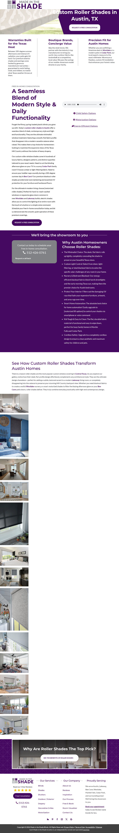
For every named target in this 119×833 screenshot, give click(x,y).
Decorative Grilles (45, 808)
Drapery (41, 803)
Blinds (41, 786)
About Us (67, 786)
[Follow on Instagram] (62, 819)
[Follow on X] (66, 819)
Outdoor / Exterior (46, 799)
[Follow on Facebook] (57, 819)
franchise (86, 830)
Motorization (43, 812)
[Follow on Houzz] (48, 819)
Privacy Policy (69, 827)
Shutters (42, 795)
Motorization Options (86, 119)
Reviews (66, 790)
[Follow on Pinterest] (52, 819)
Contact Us (68, 812)
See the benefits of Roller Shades (58, 758)
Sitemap (99, 827)
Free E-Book (68, 803)
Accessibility (90, 827)
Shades (41, 790)
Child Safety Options (86, 113)
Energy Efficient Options (86, 126)
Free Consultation (22, 796)
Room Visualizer (70, 808)
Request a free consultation (84, 28)
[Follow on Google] (71, 819)
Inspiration (67, 795)
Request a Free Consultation (27, 222)
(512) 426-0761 (24, 804)
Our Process (68, 799)
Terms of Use (80, 827)
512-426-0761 (36, 252)
